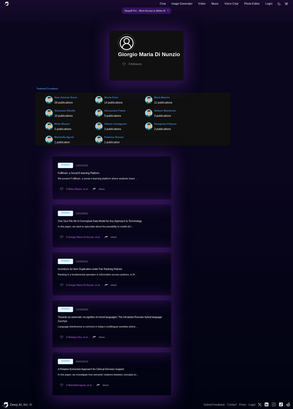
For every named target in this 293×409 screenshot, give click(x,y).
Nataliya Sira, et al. (78, 337)
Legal (252, 404)
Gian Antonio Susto (65, 97)
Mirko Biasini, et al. (78, 189)
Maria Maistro (162, 97)
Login (268, 3)
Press (242, 404)
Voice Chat (231, 3)
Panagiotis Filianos (165, 123)
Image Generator (181, 3)
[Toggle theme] (279, 4)
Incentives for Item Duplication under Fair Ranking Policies (90, 269)
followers (135, 64)
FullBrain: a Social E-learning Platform (79, 173)
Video (202, 3)
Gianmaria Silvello (64, 110)
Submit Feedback (214, 404)
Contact (232, 404)
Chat (163, 3)
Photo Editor (252, 3)
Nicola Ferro (111, 97)
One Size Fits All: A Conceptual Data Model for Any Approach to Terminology (100, 221)
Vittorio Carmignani (115, 123)
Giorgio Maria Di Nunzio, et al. (84, 237)
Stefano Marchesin (165, 110)
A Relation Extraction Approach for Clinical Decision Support (91, 369)
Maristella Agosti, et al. (80, 385)
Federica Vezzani (114, 137)
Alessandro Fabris (114, 110)
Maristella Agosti (64, 137)
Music (215, 3)
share (102, 189)
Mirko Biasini (62, 123)
